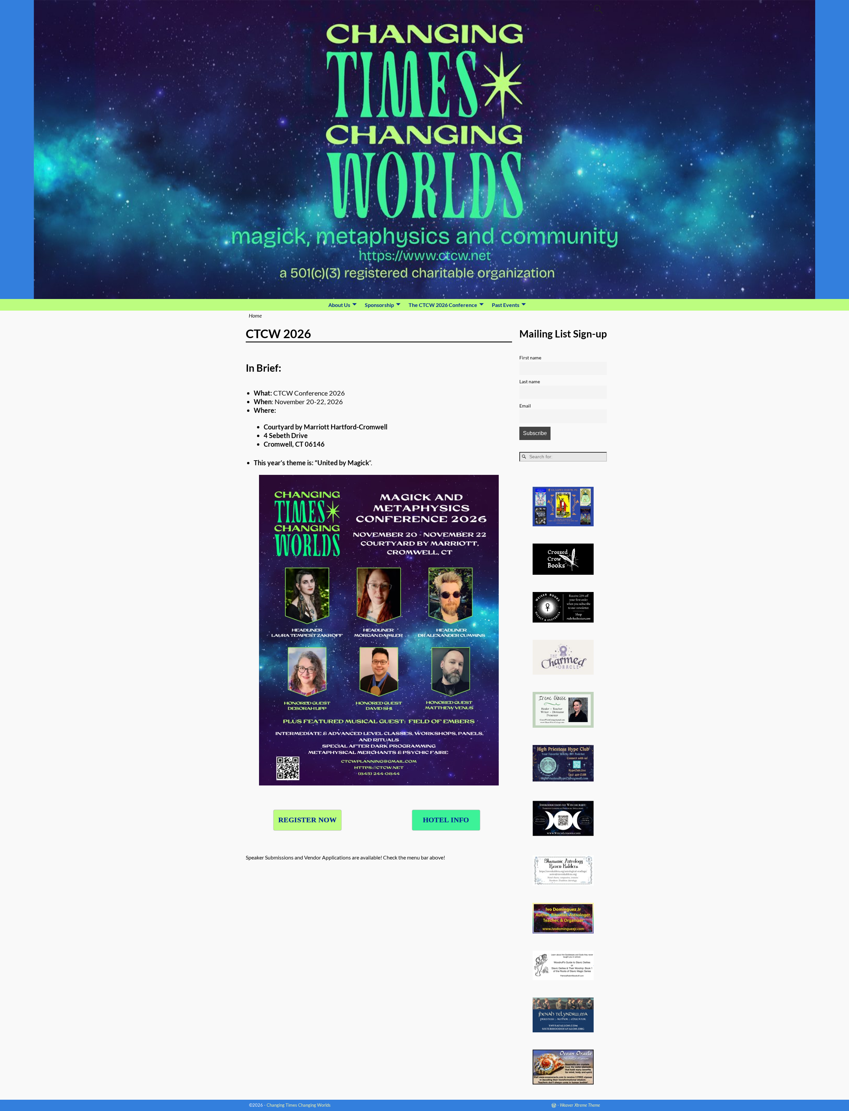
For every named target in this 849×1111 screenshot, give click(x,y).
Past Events (505, 305)
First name (530, 357)
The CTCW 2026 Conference (443, 305)
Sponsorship (379, 305)
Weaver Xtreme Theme (580, 1105)
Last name (529, 381)
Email (525, 405)
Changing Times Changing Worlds (299, 1105)
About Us (339, 305)
